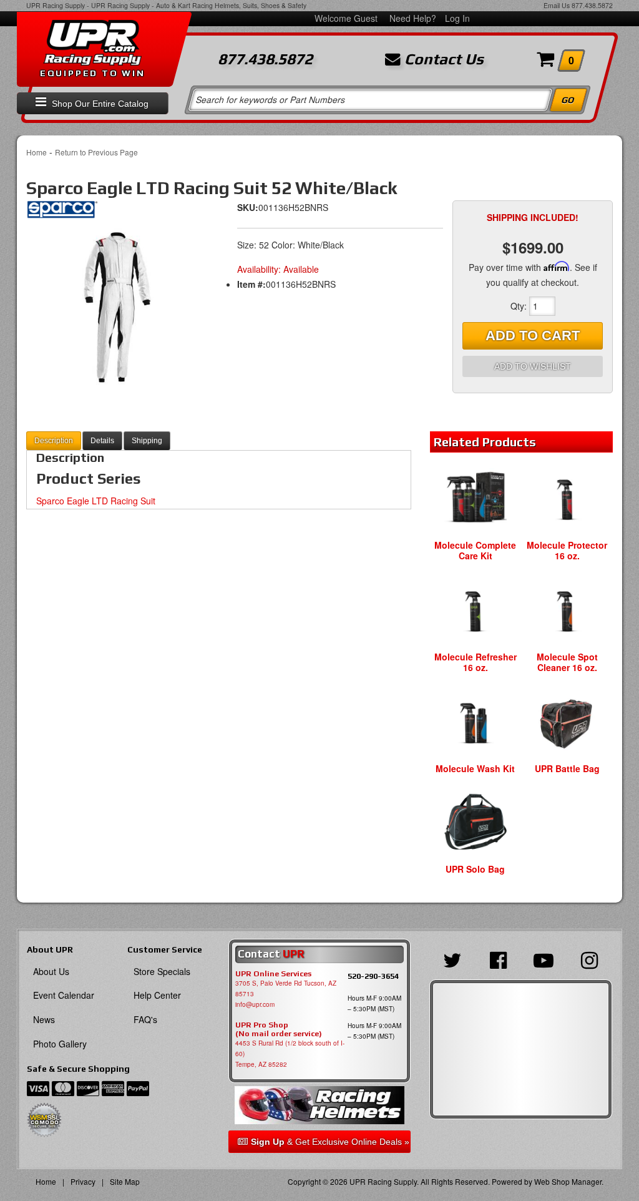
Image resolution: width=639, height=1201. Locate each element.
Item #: (251, 284)
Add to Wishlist (532, 366)
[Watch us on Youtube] (544, 959)
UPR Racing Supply (55, 5)
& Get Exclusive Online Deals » (330, 1142)
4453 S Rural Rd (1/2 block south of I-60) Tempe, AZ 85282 (289, 1054)
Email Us (557, 5)
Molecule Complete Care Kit (475, 550)
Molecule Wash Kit (475, 768)
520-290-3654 (373, 976)
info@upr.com (255, 1004)
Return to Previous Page (96, 152)
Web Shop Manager (568, 1181)
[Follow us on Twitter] (452, 959)
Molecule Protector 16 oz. (567, 550)
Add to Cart (532, 335)
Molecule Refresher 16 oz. (475, 662)
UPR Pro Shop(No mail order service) (278, 1029)
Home (36, 152)
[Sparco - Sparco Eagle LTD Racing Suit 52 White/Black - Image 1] (117, 306)
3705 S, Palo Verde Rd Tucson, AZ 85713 (285, 988)
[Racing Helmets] (319, 1105)
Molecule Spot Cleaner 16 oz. (567, 662)
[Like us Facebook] (497, 959)
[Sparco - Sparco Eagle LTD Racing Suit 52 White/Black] (62, 213)
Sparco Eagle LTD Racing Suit (95, 500)
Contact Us (442, 59)
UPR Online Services (273, 973)
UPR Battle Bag (567, 768)
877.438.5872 (592, 5)
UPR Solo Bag (475, 869)
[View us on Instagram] (589, 959)
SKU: (247, 207)
